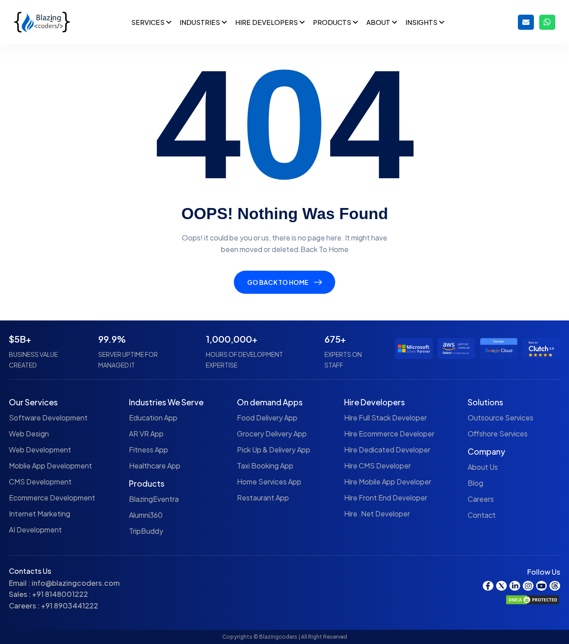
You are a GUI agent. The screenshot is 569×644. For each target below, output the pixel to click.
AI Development (35, 529)
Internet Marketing (39, 513)
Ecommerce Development (52, 497)
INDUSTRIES (200, 22)
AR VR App (146, 433)
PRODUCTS (333, 22)
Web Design (29, 433)
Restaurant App (263, 497)
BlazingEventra (154, 499)
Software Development (48, 417)
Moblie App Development (50, 465)
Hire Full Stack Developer (385, 417)
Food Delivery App (267, 417)
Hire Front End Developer (385, 497)
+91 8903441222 (69, 605)
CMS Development (40, 481)
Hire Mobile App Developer (387, 481)
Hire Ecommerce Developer (389, 433)
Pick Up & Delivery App (273, 449)
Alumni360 (146, 515)
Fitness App (148, 449)
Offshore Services (498, 433)
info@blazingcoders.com (76, 583)
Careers (481, 499)
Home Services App (269, 481)
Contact (482, 515)
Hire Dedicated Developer (387, 449)
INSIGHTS (422, 22)
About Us (483, 467)
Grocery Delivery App (272, 433)
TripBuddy (146, 531)
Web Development (40, 449)
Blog (475, 483)
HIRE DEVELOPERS (267, 22)
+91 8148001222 (60, 594)
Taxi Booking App (265, 465)
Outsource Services (500, 417)
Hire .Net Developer (377, 513)
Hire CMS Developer (377, 465)
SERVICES (148, 22)
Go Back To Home (278, 282)
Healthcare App (154, 465)
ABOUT (379, 22)
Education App (153, 417)
